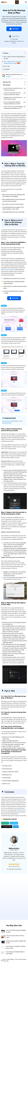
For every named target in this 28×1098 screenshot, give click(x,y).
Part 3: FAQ (7, 66)
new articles (6, 85)
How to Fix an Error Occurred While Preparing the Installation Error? (13, 107)
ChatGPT (6, 823)
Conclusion (7, 69)
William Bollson (15, 36)
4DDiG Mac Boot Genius (7, 269)
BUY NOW (15, 29)
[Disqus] (14, 898)
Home (4, 959)
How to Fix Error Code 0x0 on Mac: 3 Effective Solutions (13, 89)
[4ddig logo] (4, 2)
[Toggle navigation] (26, 2)
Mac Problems (10, 959)
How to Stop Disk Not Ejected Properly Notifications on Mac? (12, 102)
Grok (16, 826)
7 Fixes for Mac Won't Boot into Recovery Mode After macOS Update (12, 94)
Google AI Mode (7, 826)
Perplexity (14, 823)
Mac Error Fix (7, 82)
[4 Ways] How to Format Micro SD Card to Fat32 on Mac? (13, 98)
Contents (5, 53)
